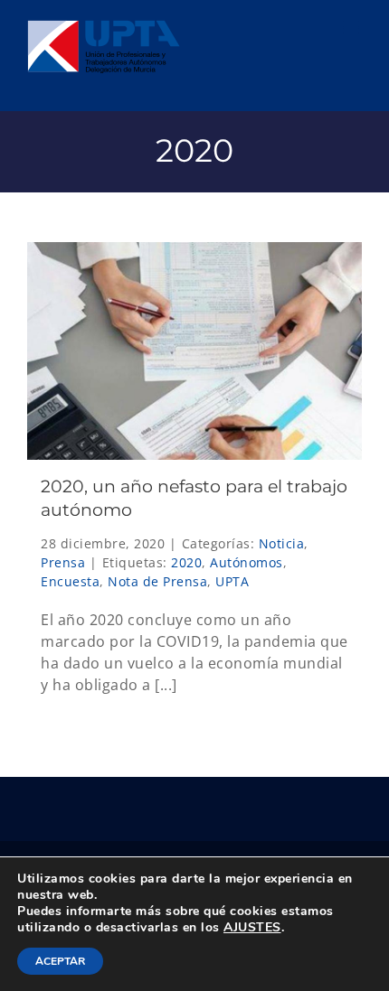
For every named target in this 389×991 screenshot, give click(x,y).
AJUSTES (252, 928)
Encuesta (70, 581)
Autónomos (246, 562)
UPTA (232, 581)
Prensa (63, 562)
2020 (186, 562)
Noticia (282, 543)
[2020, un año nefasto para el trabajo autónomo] (194, 351)
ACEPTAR (60, 961)
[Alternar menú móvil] (353, 27)
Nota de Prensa (157, 581)
